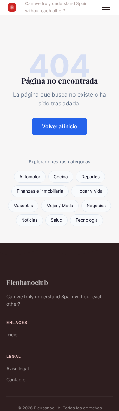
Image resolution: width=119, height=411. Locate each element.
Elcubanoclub (27, 282)
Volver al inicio (59, 126)
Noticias (29, 220)
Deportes (90, 176)
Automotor (29, 176)
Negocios (96, 205)
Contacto (15, 379)
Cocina (61, 176)
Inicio (11, 334)
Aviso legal (17, 368)
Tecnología (87, 220)
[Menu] (106, 7)
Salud (56, 220)
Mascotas (23, 205)
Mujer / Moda (59, 205)
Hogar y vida (89, 190)
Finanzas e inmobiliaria (40, 190)
